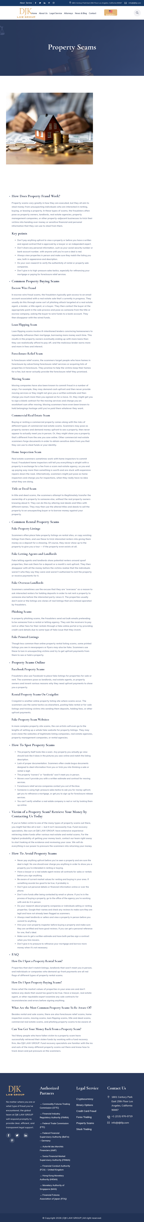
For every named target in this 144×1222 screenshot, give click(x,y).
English (110, 14)
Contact (92, 13)
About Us (43, 13)
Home (34, 13)
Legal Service (56, 13)
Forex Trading (84, 1117)
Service (29, 3)
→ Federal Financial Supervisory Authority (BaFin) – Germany (54, 1137)
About (22, 3)
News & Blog (81, 13)
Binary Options (84, 1104)
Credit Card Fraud (86, 1111)
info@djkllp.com (134, 3)
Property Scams (85, 1123)
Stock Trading (84, 1129)
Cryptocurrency (84, 1098)
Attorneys (68, 13)
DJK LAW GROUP (72, 1218)
